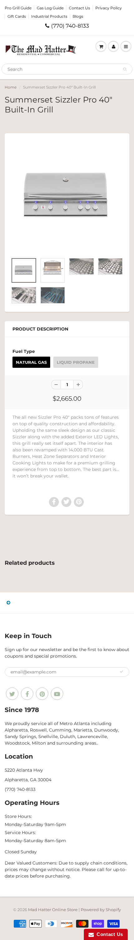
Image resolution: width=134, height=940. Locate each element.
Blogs (78, 16)
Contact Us (79, 8)
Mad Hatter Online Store (53, 909)
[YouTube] (57, 693)
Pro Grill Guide (18, 8)
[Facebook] (27, 693)
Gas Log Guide (50, 8)
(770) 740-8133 (70, 26)
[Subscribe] (121, 672)
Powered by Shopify (101, 909)
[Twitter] (12, 693)
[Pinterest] (42, 693)
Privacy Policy (108, 8)
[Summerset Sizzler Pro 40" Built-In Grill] (67, 196)
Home (11, 87)
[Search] (125, 69)
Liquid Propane (76, 362)
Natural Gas (31, 362)
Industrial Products (49, 16)
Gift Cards (16, 16)
